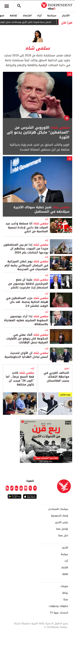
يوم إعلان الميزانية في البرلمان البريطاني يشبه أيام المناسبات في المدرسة (26, 265)
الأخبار (66, 15)
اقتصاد (27, 15)
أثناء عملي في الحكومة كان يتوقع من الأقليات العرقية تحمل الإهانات (27, 338)
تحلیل (66, 368)
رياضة (65, 593)
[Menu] (6, 6)
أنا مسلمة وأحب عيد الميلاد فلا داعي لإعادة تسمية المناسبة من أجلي (27, 227)
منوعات (64, 586)
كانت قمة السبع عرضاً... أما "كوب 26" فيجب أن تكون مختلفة (20, 378)
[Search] (19, 6)
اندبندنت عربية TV (59, 613)
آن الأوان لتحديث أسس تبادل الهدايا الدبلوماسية (26, 355)
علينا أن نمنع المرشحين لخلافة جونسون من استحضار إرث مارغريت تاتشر (28, 283)
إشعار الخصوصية (59, 516)
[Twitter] (30, 488)
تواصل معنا (62, 529)
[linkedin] (16, 488)
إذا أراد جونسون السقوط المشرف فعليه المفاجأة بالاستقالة (26, 320)
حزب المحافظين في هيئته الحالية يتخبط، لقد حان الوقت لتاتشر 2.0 (27, 302)
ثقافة (13, 15)
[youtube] (21, 488)
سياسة (51, 15)
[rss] (7, 488)
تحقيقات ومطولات (58, 606)
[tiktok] (12, 488)
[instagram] (25, 488)
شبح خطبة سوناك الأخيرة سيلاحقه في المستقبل (41, 209)
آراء (39, 15)
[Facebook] (35, 488)
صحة (65, 599)
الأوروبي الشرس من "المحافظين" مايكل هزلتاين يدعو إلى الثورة (38, 132)
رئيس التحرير (61, 522)
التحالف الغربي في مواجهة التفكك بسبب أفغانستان (56, 376)
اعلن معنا (63, 536)
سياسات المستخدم (58, 509)
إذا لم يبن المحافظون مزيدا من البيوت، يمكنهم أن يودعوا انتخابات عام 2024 (25, 248)
